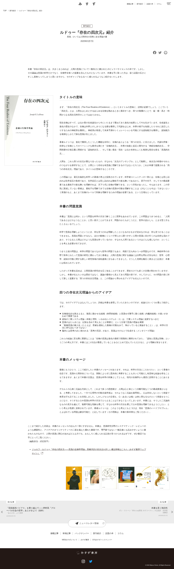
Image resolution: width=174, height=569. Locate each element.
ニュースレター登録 (89, 523)
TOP (5, 11)
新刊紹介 (13, 11)
